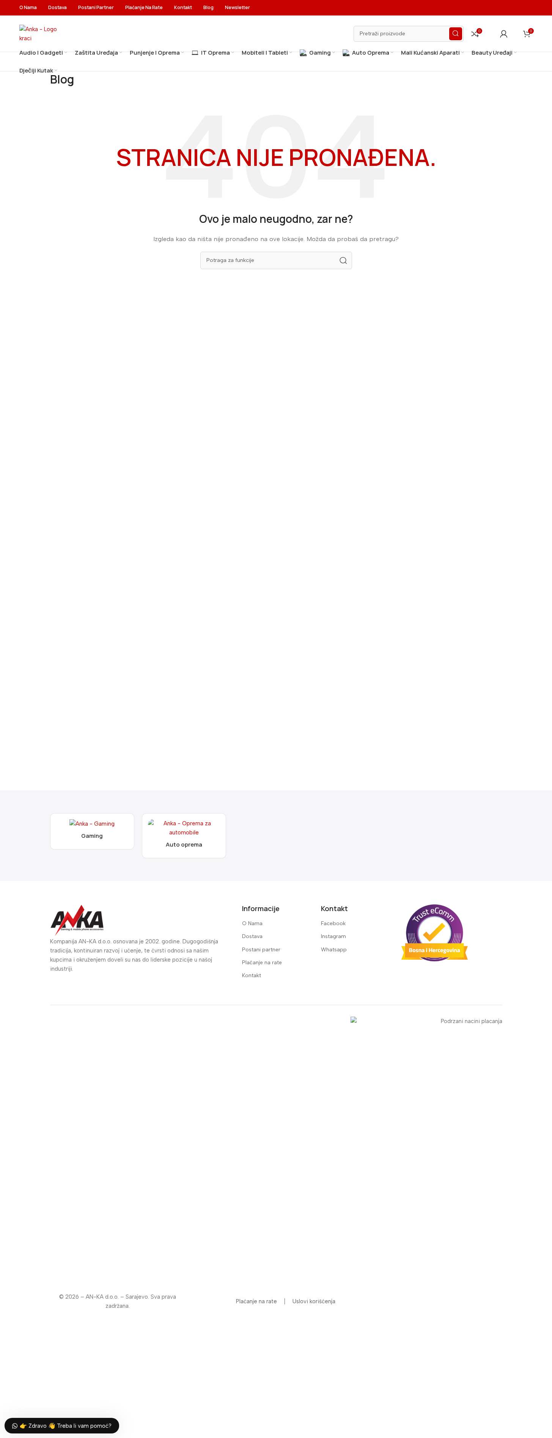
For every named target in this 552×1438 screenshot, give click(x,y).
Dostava (252, 936)
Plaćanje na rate (262, 962)
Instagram (333, 936)
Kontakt (251, 975)
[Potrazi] (455, 33)
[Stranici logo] (42, 33)
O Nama (252, 923)
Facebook (333, 923)
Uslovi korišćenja (314, 1301)
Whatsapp (334, 949)
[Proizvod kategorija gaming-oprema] (92, 831)
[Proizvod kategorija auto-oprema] (184, 835)
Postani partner (261, 949)
